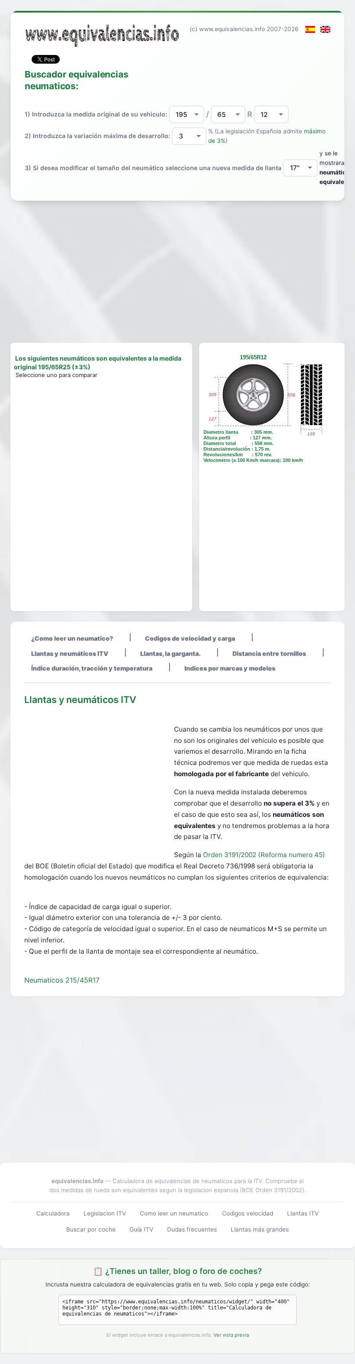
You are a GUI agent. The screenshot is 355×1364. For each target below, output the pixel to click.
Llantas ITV (303, 1213)
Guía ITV (141, 1229)
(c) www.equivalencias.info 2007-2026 (244, 29)
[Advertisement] (177, 271)
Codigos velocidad (247, 1213)
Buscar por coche (91, 1229)
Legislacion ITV (105, 1213)
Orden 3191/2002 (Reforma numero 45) (264, 855)
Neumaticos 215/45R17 (62, 980)
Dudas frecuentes (192, 1229)
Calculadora (53, 1213)
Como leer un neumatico (174, 1213)
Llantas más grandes (260, 1229)
